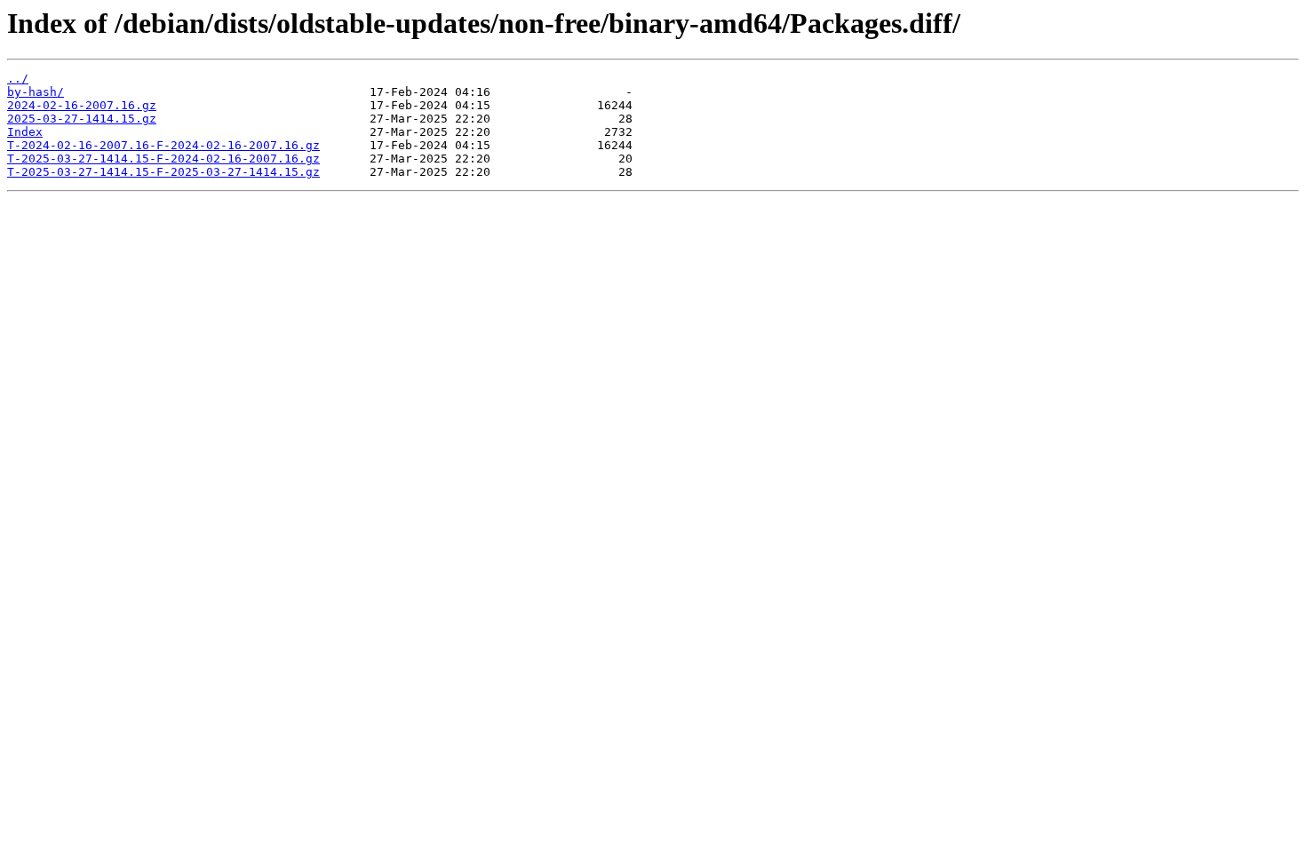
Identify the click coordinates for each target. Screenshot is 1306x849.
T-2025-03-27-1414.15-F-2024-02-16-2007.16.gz (163, 158)
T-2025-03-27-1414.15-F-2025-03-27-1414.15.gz (163, 172)
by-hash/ (35, 92)
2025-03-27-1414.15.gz (81, 118)
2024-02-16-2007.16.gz (81, 105)
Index (25, 132)
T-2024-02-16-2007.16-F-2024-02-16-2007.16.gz (163, 145)
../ (17, 78)
